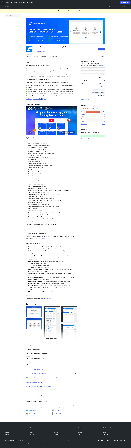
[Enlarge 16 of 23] (75, 325)
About (6, 427)
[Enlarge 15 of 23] (75, 308)
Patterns (32, 434)
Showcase (32, 427)
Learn (55, 427)
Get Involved (81, 427)
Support (103, 56)
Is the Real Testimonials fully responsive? (36, 373)
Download (101, 49)
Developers (56, 432)
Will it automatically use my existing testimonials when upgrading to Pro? (44, 378)
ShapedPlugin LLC (40, 51)
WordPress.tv (57, 434)
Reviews (36, 56)
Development (53, 56)
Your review (84, 124)
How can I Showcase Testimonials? (35, 369)
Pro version (43, 238)
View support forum (86, 138)
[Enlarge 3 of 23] (40, 332)
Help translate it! (76, 10)
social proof (102, 89)
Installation (44, 56)
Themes (31, 430)
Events (79, 430)
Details (29, 56)
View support (100, 65)
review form (96, 89)
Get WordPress (124, 2)
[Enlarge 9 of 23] (58, 308)
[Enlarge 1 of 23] (40, 308)
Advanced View (85, 99)
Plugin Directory (9, 6)
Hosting (7, 432)
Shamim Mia (58, 413)
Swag (80, 434)
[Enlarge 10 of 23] (58, 340)
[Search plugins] (20, 15)
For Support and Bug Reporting (34, 395)
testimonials (102, 92)
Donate (80, 432)
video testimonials (101, 95)
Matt (104, 430)
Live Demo (63, 249)
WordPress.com (107, 427)
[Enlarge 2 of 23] (40, 320)
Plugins (31, 432)
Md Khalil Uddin (33, 413)
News (6, 430)
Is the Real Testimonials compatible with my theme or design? (41, 386)
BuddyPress (106, 434)
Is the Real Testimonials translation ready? (36, 390)
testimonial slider (95, 92)
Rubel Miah (57, 410)
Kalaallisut (20, 440)
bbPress (105, 432)
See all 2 (103, 86)
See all (103, 124)
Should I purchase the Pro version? (34, 382)
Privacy (7, 434)
